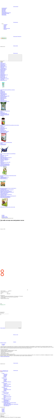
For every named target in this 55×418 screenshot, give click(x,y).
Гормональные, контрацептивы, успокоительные (11, 404)
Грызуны (3, 387)
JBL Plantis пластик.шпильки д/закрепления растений (8, 175)
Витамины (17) (2, 112)
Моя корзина (4, 9)
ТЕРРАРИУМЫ (6, 400)
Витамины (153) (2, 95)
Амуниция (5, 374)
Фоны (5, 397)
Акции (5, 27)
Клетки (5, 384)
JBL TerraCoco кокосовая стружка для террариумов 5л (8, 188)
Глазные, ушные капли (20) (4, 192)
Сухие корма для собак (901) (4, 78)
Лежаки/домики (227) (3, 96)
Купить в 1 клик (15, 334)
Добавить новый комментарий (4, 356)
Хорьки (1, 143)
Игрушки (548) (2, 76)
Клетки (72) (2, 115)
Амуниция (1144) (2, 68)
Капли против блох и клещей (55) (5, 196)
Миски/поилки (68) (3, 130)
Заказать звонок (15, 45)
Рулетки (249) (2, 73)
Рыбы (1, 154)
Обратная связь (15, 53)
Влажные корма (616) (3, 100)
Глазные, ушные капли (7, 403)
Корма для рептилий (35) (4, 178)
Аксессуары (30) (2, 126)
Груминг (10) (2, 127)
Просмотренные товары (5, 13)
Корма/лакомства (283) (3, 128)
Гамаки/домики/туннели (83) (4, 131)
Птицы (1, 111)
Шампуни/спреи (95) (3, 98)
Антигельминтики (6, 405)
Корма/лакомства (6, 385)
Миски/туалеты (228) (3, 93)
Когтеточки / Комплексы (7, 381)
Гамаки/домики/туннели (7, 389)
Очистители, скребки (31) (4, 159)
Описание (3, 344)
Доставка (5, 25)
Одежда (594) (2, 79)
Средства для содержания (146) (4, 164)
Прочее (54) (2, 160)
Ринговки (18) (2, 72)
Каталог (2, 61)
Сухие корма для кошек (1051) (4, 101)
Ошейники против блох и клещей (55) (6, 191)
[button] (2, 23)
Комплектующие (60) (3, 69)
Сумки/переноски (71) (3, 94)
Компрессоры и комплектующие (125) (6, 157)
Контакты (5, 29)
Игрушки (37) (2, 129)
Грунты (5, 395)
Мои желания (4, 14)
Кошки (1, 90)
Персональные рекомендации (6, 12)
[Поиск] (15, 57)
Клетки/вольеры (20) (3, 64)
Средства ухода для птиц (7, 386)
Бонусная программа (7, 28)
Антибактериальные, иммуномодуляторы (10, 402)
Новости (5, 26)
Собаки (1, 62)
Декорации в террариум (7, 399)
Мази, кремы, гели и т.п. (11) (4, 190)
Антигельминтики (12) (3, 193)
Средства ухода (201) (3, 195)
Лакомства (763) (2, 65)
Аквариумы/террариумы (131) (4, 163)
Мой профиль (4, 8)
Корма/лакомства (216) (3, 113)
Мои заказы (4, 10)
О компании (5, 24)
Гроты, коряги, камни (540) (4, 155)
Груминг (5, 376)
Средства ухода (6, 393)
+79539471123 (5, 370)
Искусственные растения (7, 396)
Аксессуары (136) (3, 63)
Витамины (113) (2, 75)
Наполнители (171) (3, 97)
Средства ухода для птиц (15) (4, 114)
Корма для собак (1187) (3, 77)
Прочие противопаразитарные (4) (5, 197)
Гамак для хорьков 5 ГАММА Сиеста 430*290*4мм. (7, 153)
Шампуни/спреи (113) (3, 80)
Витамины (5, 375)
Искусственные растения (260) (4, 165)
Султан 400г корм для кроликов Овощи (6, 142)
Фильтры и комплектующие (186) (5, 162)
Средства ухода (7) (3, 144)
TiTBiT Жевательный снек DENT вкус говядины (7, 89)
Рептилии (1, 176)
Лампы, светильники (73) (4, 158)
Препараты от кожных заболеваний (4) (6, 194)
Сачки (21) (1, 161)
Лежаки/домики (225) (3, 66)
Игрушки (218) (2, 92)
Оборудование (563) (3, 156)
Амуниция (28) (2, 91)
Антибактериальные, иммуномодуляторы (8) (6, 189)
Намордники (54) (2, 70)
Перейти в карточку (3, 342)
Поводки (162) (2, 71)
